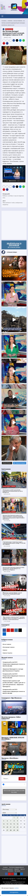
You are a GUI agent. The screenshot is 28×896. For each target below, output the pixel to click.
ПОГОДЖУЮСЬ (14, 892)
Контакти (10, 871)
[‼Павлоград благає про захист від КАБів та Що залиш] (14, 268)
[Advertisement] (14, 225)
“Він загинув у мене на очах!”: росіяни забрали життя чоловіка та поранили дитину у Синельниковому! (14, 618)
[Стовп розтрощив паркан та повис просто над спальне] (14, 371)
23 (17, 827)
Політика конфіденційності (16, 867)
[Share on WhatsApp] (23, 40)
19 (3, 827)
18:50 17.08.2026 (7, 571)
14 (10, 824)
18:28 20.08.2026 (7, 494)
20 (7, 827)
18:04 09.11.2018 (7, 37)
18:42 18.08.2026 (7, 546)
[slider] (12, 180)
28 (10, 830)
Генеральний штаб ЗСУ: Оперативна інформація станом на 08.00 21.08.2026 (14, 691)
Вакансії (16, 869)
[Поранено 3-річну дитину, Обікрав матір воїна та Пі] (14, 345)
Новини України (7, 653)
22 (14, 827)
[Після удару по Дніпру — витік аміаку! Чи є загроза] (14, 448)
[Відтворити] (4, 181)
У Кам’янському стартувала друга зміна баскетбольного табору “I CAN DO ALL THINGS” (14, 543)
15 (14, 824)
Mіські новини (9, 29)
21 (10, 827)
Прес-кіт (22, 869)
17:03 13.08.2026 (7, 595)
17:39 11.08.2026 (7, 621)
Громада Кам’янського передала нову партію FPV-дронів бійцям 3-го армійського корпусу (13, 569)
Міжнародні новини (8, 647)
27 (7, 830)
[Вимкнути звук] (21, 181)
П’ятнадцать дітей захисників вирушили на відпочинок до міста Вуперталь (13, 491)
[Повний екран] (23, 181)
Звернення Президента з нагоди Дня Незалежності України (13, 670)
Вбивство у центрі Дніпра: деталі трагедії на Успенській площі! (12, 593)
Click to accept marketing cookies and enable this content (14, 791)
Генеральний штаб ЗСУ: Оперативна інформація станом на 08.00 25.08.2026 (14, 664)
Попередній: (13, 195)
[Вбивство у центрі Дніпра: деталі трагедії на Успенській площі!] (14, 583)
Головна (5, 867)
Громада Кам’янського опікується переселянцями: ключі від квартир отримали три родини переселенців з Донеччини (14, 517)
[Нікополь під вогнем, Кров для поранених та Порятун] (14, 396)
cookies (16, 888)
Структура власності (7, 869)
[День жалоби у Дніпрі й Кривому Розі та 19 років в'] (14, 293)
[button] (2, 16)
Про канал (17, 871)
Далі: (12, 202)
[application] (14, 173)
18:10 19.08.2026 (7, 520)
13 (7, 824)
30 (17, 830)
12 (3, 824)
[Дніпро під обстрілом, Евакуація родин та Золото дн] (14, 422)
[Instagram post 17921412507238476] (14, 319)
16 (17, 824)
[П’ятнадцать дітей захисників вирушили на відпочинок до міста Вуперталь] (14, 480)
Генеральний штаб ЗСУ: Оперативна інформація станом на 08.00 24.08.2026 (14, 676)
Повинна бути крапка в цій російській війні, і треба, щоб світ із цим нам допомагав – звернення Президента (14, 683)
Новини (13, 486)
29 (14, 830)
